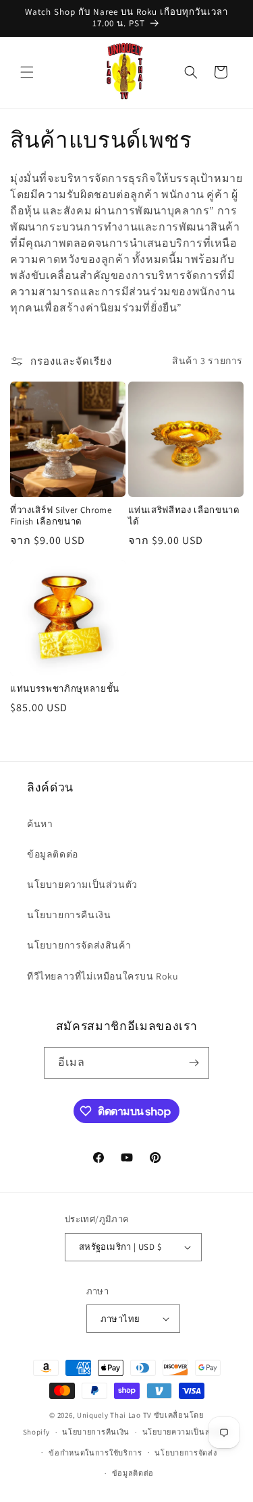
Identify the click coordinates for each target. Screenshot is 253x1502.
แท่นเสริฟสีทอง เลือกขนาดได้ (184, 516)
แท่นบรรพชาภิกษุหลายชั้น (64, 689)
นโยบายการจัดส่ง (185, 1453)
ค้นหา (40, 824)
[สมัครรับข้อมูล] (193, 1063)
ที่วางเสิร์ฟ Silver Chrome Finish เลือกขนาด (61, 516)
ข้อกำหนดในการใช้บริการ (95, 1453)
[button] (27, 72)
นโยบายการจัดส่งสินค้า (79, 945)
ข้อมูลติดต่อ (52, 854)
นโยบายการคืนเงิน (69, 915)
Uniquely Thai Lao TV (114, 1415)
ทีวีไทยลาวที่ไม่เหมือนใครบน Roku (103, 976)
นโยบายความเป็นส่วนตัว (82, 884)
